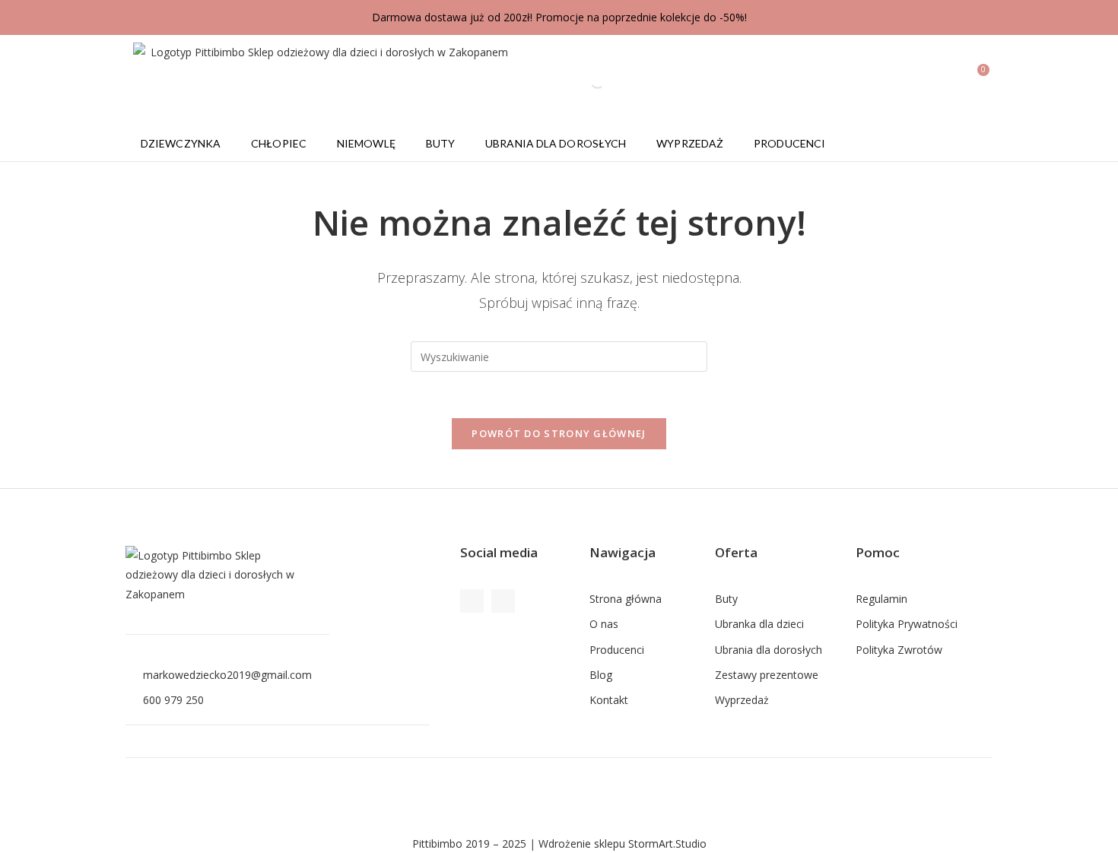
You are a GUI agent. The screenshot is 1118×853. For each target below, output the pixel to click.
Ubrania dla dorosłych (555, 143)
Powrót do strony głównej (559, 433)
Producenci (789, 143)
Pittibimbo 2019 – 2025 (469, 843)
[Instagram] (503, 601)
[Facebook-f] (472, 601)
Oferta (736, 552)
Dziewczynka (181, 143)
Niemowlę (366, 143)
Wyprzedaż (689, 143)
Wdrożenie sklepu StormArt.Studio (622, 843)
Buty (440, 143)
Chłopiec (278, 143)
